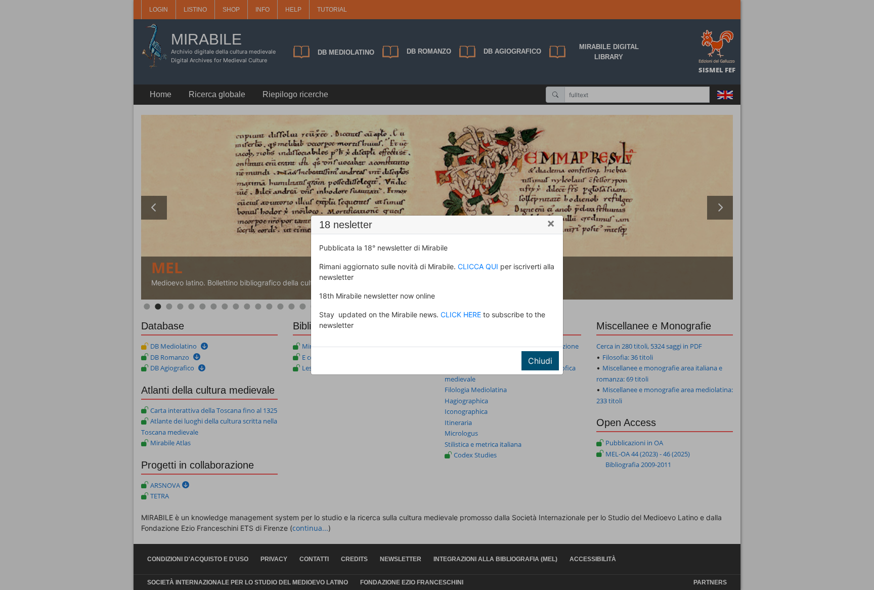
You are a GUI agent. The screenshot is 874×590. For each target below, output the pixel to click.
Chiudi (540, 361)
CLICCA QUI (478, 266)
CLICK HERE (461, 314)
